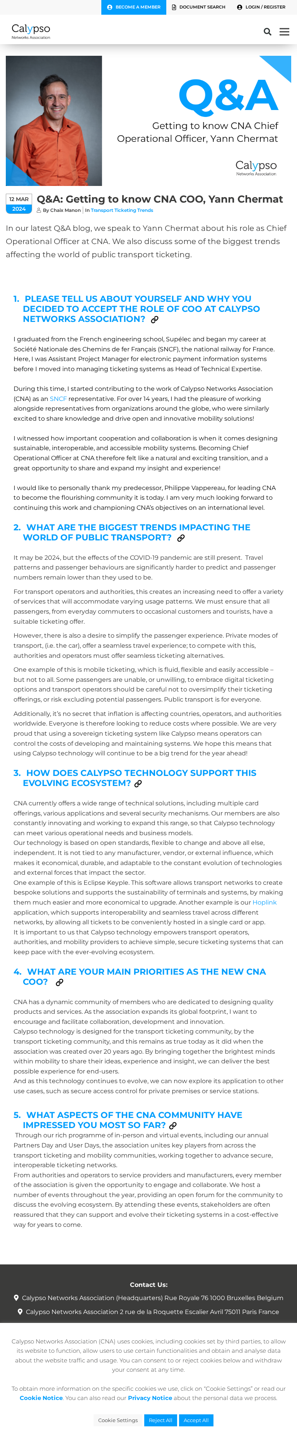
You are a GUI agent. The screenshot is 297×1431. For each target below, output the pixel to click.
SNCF (58, 398)
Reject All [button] (160, 1420)
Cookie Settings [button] (118, 1420)
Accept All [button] (196, 1420)
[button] (155, 319)
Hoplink (265, 902)
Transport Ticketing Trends (122, 210)
